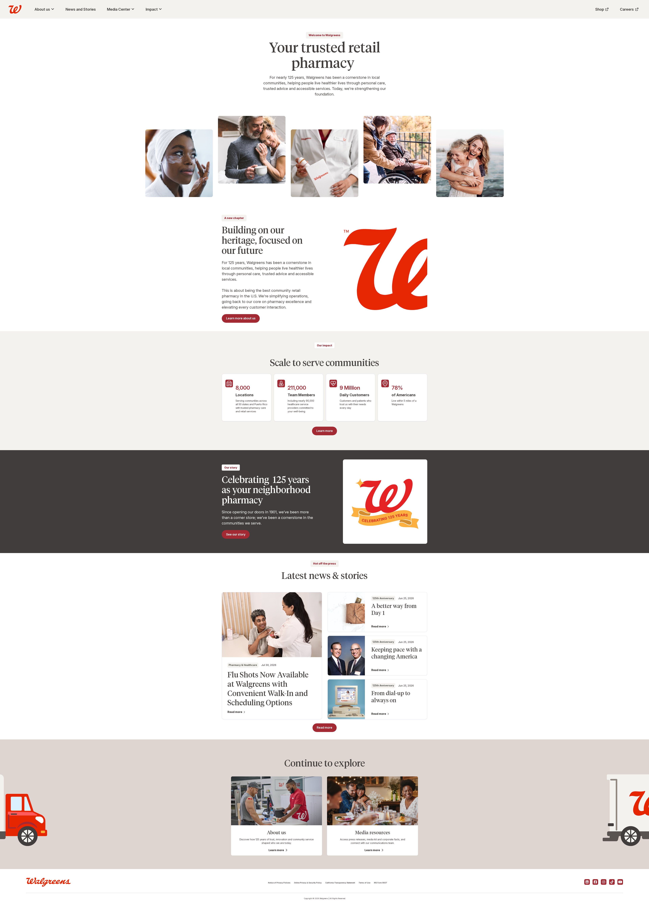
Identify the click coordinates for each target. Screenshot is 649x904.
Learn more (276, 850)
